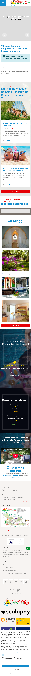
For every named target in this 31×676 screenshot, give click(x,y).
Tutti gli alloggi (15, 325)
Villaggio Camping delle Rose (12, 483)
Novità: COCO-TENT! (9, 507)
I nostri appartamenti (15, 310)
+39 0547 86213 (9, 572)
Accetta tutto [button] (15, 666)
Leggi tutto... (15, 378)
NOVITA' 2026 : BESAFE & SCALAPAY (14, 505)
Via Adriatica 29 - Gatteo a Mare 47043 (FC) (15, 581)
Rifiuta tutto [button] (15, 669)
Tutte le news (26, 509)
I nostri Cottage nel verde (15, 259)
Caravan (15, 287)
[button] (15, 673)
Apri (6, 538)
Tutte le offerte (5, 97)
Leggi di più (18, 652)
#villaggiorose (15, 485)
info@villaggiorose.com (10, 578)
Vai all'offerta (7, 140)
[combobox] (27, 631)
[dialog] (15, 653)
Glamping (15, 236)
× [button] (29, 631)
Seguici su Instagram (16, 477)
